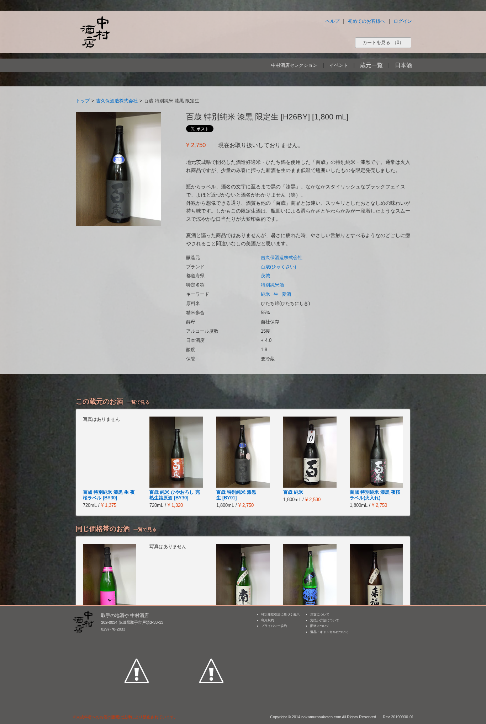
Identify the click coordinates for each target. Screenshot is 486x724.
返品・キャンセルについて (329, 632)
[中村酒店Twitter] (211, 638)
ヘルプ (332, 21)
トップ (83, 100)
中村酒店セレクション (294, 65)
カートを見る (383, 42)
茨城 (265, 275)
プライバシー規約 (274, 626)
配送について (319, 626)
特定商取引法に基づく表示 (280, 614)
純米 (265, 294)
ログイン (402, 21)
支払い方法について (324, 620)
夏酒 (286, 294)
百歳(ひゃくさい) (278, 266)
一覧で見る (138, 402)
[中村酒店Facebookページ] (136, 638)
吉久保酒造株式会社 (117, 100)
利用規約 (267, 620)
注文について (319, 614)
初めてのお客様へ (366, 21)
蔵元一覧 (371, 65)
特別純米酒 (272, 285)
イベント (338, 65)
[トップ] (95, 31)
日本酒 (403, 65)
